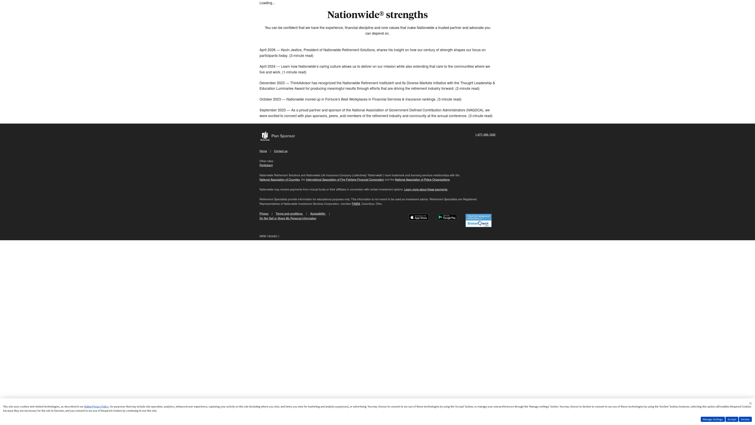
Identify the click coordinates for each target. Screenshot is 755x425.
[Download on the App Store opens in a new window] (419, 217)
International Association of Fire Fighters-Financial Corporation (345, 179)
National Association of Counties (280, 179)
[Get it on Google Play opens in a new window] (447, 217)
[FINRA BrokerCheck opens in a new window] (479, 220)
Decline (745, 419)
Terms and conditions (289, 213)
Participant (266, 165)
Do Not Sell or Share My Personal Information (288, 218)
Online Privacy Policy (96, 406)
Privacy (264, 213)
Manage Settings (713, 419)
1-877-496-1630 (485, 134)
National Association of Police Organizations (422, 179)
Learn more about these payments (425, 189)
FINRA (356, 204)
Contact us (280, 151)
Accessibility (318, 213)
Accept (732, 419)
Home (263, 151)
